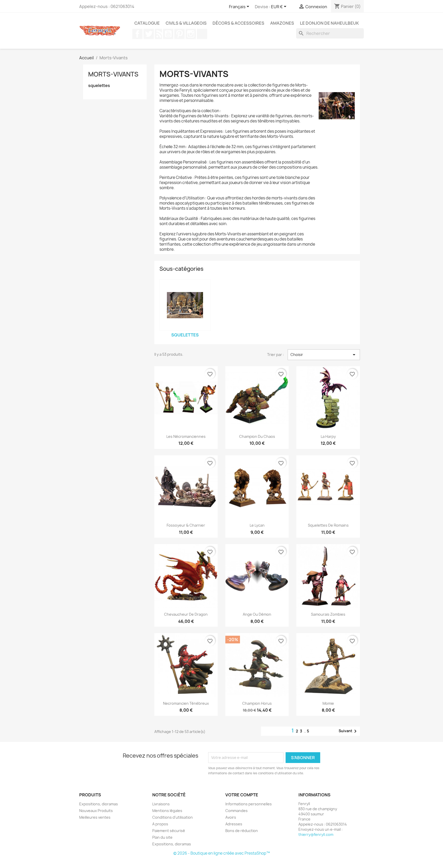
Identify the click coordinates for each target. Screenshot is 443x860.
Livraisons (161, 803)
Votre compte (241, 795)
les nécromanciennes (186, 436)
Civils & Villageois (186, 23)
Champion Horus (257, 703)
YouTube (168, 34)
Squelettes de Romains (328, 525)
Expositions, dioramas (98, 803)
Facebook (137, 34)
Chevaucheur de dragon (186, 614)
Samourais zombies (328, 614)
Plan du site (162, 837)
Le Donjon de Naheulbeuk (329, 23)
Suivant (348, 731)
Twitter (149, 34)
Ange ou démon (257, 614)
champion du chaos (257, 436)
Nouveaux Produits (96, 810)
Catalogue (147, 23)
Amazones (282, 23)
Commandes (236, 810)
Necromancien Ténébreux (186, 703)
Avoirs (230, 817)
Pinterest (179, 34)
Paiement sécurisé (168, 830)
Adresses (233, 824)
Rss (158, 34)
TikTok (202, 34)
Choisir (323, 355)
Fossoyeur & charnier (186, 525)
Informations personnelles (248, 803)
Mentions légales (167, 810)
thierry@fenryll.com (315, 834)
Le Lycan (257, 525)
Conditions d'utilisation (172, 817)
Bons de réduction (241, 830)
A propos (160, 824)
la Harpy (328, 436)
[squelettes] (185, 305)
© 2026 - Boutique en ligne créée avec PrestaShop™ (221, 853)
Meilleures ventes (94, 817)
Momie (328, 703)
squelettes (99, 85)
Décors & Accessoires (238, 23)
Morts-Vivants (113, 74)
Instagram (191, 34)
